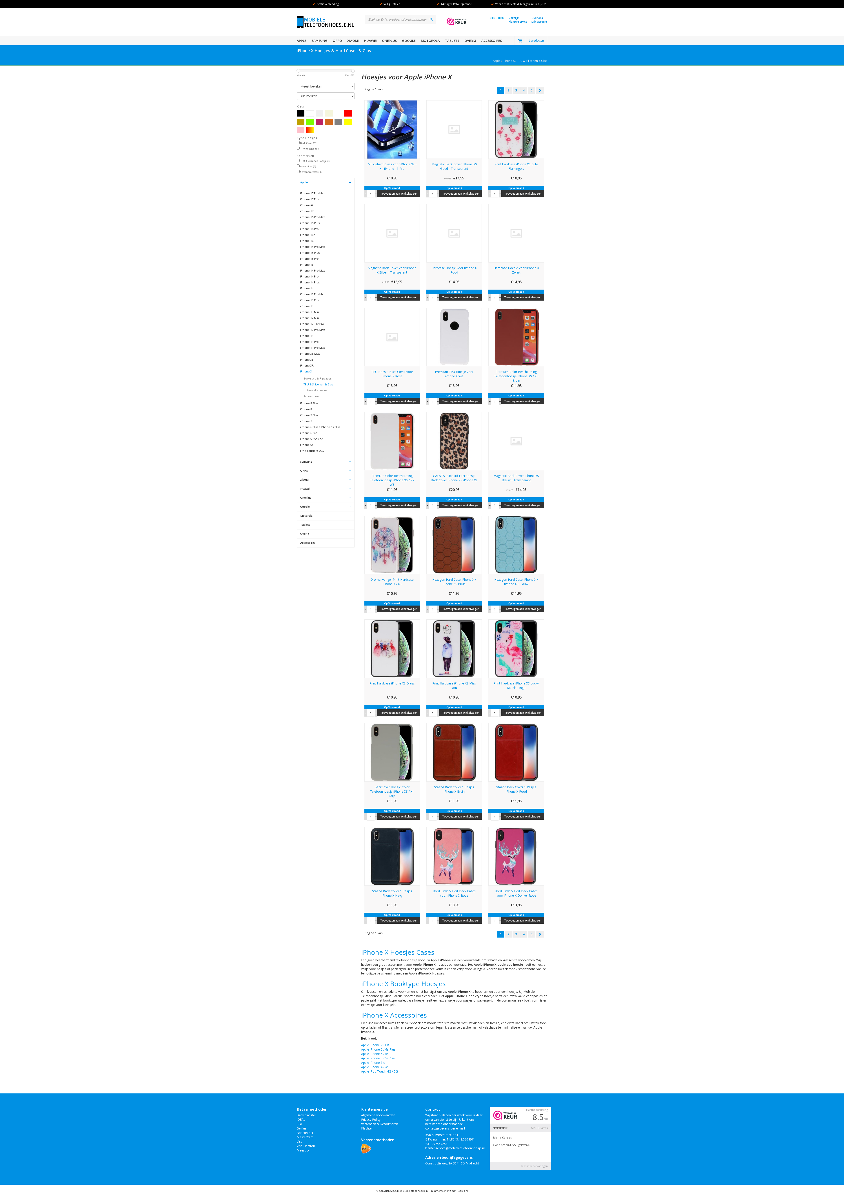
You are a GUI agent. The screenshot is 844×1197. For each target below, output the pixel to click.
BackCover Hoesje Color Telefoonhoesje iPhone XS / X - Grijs (392, 791)
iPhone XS (307, 359)
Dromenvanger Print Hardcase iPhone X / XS (392, 581)
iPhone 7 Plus (309, 415)
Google (409, 40)
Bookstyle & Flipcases (318, 378)
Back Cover (308, 143)
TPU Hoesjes (310, 148)
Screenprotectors (311, 171)
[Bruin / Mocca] (329, 122)
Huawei (370, 40)
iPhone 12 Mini (310, 318)
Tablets (452, 40)
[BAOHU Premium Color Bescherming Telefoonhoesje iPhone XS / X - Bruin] (516, 337)
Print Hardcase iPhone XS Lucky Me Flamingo (516, 685)
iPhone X (509, 61)
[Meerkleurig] (310, 130)
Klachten (367, 1128)
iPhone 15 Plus (310, 253)
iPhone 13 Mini (310, 312)
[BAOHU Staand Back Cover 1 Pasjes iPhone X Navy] (392, 856)
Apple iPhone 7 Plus (375, 1045)
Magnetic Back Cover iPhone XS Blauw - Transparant (516, 478)
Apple (301, 40)
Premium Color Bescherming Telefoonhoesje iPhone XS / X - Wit (392, 480)
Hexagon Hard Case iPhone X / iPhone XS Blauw (516, 581)
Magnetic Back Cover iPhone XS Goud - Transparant (454, 166)
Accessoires (491, 40)
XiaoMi (353, 40)
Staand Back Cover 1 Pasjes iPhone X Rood (516, 789)
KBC (300, 1124)
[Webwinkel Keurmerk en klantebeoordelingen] (457, 21)
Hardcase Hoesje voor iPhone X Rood (454, 270)
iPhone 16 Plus (310, 223)
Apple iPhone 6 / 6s (375, 1054)
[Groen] (310, 122)
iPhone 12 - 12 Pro (312, 324)
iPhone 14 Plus (310, 282)
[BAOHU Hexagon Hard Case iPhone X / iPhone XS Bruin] (454, 544)
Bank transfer (306, 1115)
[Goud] (300, 122)
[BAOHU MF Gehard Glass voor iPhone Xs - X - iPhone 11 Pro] (392, 129)
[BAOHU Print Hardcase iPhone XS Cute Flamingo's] (516, 129)
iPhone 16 (306, 241)
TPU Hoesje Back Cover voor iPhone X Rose (392, 374)
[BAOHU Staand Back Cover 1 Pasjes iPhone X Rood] (516, 752)
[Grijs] (338, 122)
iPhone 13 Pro (309, 300)
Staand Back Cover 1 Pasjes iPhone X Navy (392, 893)
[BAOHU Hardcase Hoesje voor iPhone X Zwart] (516, 233)
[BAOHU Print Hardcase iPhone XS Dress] (392, 648)
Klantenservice (518, 22)
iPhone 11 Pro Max (312, 348)
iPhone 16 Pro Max (312, 217)
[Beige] (329, 113)
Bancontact (305, 1133)
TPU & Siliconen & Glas (532, 61)
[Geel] (348, 122)
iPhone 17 (306, 211)
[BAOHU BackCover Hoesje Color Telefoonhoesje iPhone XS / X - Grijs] (392, 752)
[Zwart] (300, 113)
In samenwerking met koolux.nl (449, 1190)
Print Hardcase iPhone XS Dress (392, 683)
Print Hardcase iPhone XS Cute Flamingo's (516, 166)
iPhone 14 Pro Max (312, 270)
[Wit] (310, 113)
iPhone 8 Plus (309, 403)
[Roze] (300, 130)
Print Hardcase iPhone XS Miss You (454, 685)
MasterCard (305, 1137)
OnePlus (389, 40)
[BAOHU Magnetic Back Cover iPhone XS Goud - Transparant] (454, 129)
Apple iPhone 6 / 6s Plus (378, 1049)
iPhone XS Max (310, 354)
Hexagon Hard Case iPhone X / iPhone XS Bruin (454, 581)
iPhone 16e (307, 235)
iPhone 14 (306, 288)
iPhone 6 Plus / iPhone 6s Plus (320, 427)
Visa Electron (306, 1146)
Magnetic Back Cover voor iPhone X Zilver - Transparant (392, 270)
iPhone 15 (306, 264)
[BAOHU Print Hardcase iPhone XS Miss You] (454, 648)
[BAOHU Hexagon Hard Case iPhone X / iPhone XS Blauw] (516, 544)
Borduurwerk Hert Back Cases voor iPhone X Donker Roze (516, 893)
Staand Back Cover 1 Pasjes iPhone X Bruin (454, 789)
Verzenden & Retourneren (379, 1124)
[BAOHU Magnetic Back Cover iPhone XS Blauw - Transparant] (516, 440)
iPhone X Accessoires (394, 1015)
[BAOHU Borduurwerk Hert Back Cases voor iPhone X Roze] (454, 856)
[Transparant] (319, 130)
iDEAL (301, 1119)
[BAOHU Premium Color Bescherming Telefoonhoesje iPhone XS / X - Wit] (392, 440)
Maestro (303, 1150)
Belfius (301, 1128)
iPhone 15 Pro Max (312, 247)
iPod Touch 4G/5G (312, 451)
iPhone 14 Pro (309, 276)
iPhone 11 (306, 336)
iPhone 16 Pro (309, 229)
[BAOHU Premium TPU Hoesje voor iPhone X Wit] (454, 337)
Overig (470, 40)
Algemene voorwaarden (378, 1115)
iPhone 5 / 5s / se (311, 439)
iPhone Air (307, 205)
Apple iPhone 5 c (373, 1062)
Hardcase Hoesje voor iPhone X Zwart (516, 270)
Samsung (319, 40)
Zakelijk (514, 18)
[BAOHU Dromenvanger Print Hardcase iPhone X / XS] (392, 544)
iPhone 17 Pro (309, 199)
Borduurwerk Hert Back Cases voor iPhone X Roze (454, 893)
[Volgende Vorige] (540, 90)
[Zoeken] (431, 19)
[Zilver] (319, 113)
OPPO (337, 40)
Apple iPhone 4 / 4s (375, 1067)
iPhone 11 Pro (309, 342)
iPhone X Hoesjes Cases (397, 952)
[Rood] (348, 113)
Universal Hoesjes (315, 390)
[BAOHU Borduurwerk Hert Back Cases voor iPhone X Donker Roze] (516, 856)
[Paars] (319, 122)
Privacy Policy (370, 1119)
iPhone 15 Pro (309, 259)
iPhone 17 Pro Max (312, 193)
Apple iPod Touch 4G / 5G (379, 1071)
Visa (299, 1141)
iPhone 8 (306, 409)
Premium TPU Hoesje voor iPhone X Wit (454, 374)
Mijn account (539, 22)
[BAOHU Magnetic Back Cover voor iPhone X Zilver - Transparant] (392, 233)
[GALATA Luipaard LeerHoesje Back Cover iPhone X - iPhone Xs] (454, 440)
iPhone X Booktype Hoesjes (404, 983)
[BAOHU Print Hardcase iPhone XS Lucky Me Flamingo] (516, 648)
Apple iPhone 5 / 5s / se (378, 1058)
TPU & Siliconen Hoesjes (315, 160)
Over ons (537, 18)
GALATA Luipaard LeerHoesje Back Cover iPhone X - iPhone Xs (454, 478)
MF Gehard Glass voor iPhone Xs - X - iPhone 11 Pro (392, 166)
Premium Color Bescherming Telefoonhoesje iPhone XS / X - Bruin (516, 376)
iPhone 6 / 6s (308, 433)
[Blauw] (338, 113)
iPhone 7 (306, 421)
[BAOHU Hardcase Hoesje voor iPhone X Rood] (454, 233)
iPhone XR (307, 365)
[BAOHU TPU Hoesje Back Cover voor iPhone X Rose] (392, 337)
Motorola (430, 40)
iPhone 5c (306, 445)
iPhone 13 (306, 306)
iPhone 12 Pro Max (312, 330)
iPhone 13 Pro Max (312, 294)
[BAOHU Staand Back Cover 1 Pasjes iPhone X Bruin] (454, 752)
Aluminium (308, 166)
